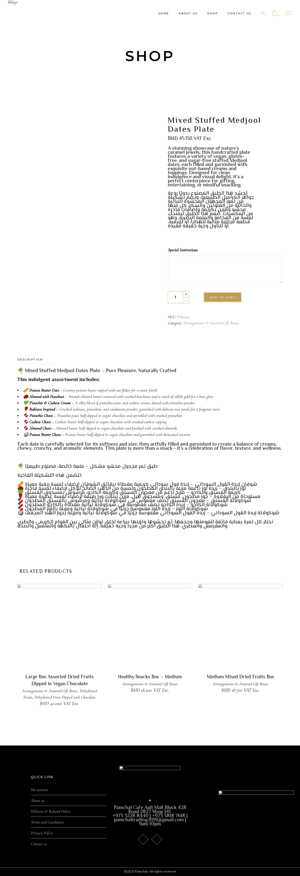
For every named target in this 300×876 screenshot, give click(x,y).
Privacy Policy (42, 833)
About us (37, 801)
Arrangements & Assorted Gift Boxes (211, 323)
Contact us (39, 844)
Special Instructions (183, 249)
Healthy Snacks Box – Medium (150, 677)
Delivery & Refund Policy (50, 811)
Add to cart (223, 297)
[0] (274, 13)
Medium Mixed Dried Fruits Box (240, 677)
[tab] (36, 359)
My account (39, 790)
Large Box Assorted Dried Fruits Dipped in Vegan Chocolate (59, 680)
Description (30, 359)
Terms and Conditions (47, 822)
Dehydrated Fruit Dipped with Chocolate (65, 697)
